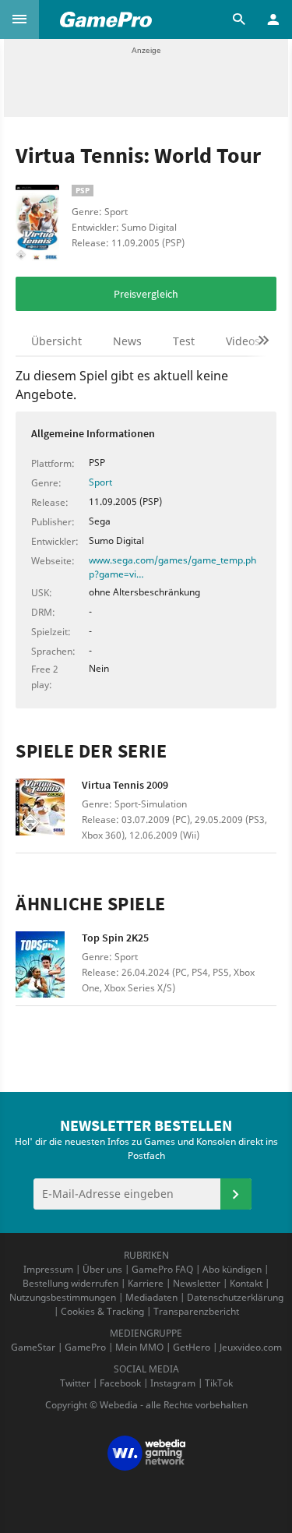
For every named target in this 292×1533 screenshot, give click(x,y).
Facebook (120, 1383)
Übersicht (56, 341)
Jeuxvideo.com (251, 1347)
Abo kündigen (232, 1269)
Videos (243, 341)
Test (184, 341)
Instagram (172, 1383)
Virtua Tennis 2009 (125, 785)
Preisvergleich (146, 294)
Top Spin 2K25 (115, 938)
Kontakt (246, 1283)
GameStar (33, 1347)
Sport (100, 482)
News (127, 341)
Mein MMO (139, 1347)
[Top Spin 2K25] (49, 964)
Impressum (48, 1269)
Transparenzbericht (196, 1311)
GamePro (85, 1347)
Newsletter (196, 1283)
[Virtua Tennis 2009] (49, 812)
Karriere (146, 1283)
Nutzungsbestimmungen (62, 1297)
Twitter (75, 1383)
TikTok (219, 1383)
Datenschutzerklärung (235, 1297)
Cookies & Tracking (102, 1311)
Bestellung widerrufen (70, 1283)
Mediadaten (151, 1297)
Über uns (102, 1269)
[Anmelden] (236, 1194)
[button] (19, 19)
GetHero (191, 1347)
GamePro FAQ (162, 1269)
